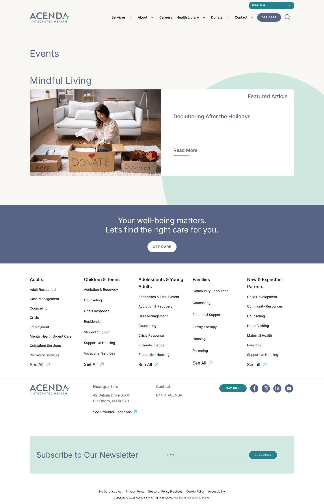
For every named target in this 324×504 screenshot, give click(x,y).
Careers (165, 17)
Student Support (97, 332)
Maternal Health (259, 335)
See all (253, 364)
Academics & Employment (158, 297)
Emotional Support (207, 315)
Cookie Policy (195, 491)
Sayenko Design (201, 497)
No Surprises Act (110, 491)
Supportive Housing (99, 343)
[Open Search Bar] (288, 18)
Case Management (44, 299)
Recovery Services (45, 355)
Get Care (269, 17)
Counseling (39, 308)
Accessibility (216, 491)
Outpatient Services (45, 346)
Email (171, 455)
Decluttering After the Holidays (212, 116)
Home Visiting (258, 326)
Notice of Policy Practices (165, 491)
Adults (36, 279)
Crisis (34, 317)
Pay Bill (233, 388)
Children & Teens (102, 279)
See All (36, 364)
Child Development (262, 297)
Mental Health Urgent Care (51, 336)
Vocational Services (99, 353)
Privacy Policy (135, 491)
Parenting (200, 351)
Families (201, 279)
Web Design (180, 497)
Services (119, 17)
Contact (241, 17)
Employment (39, 327)
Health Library (188, 17)
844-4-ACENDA (169, 395)
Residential (92, 321)
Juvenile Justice (151, 345)
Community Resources (210, 291)
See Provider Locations (112, 412)
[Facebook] (254, 388)
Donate (217, 17)
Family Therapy (205, 327)
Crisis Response (97, 311)
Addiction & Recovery (101, 289)
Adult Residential (43, 289)
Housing (199, 339)
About (142, 17)
